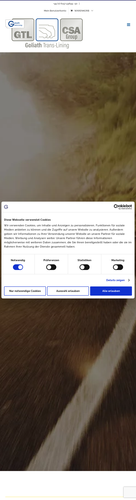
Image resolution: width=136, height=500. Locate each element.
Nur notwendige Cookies (25, 291)
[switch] (51, 267)
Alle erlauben (111, 291)
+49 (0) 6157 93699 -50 (65, 3)
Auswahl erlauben (68, 291)
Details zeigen (115, 280)
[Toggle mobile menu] (129, 25)
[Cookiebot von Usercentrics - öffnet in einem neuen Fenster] (116, 207)
